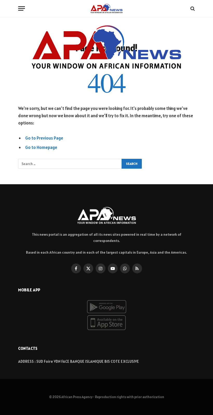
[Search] (192, 8)
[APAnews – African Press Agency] (106, 8)
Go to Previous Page (44, 138)
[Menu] (21, 8)
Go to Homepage (41, 147)
